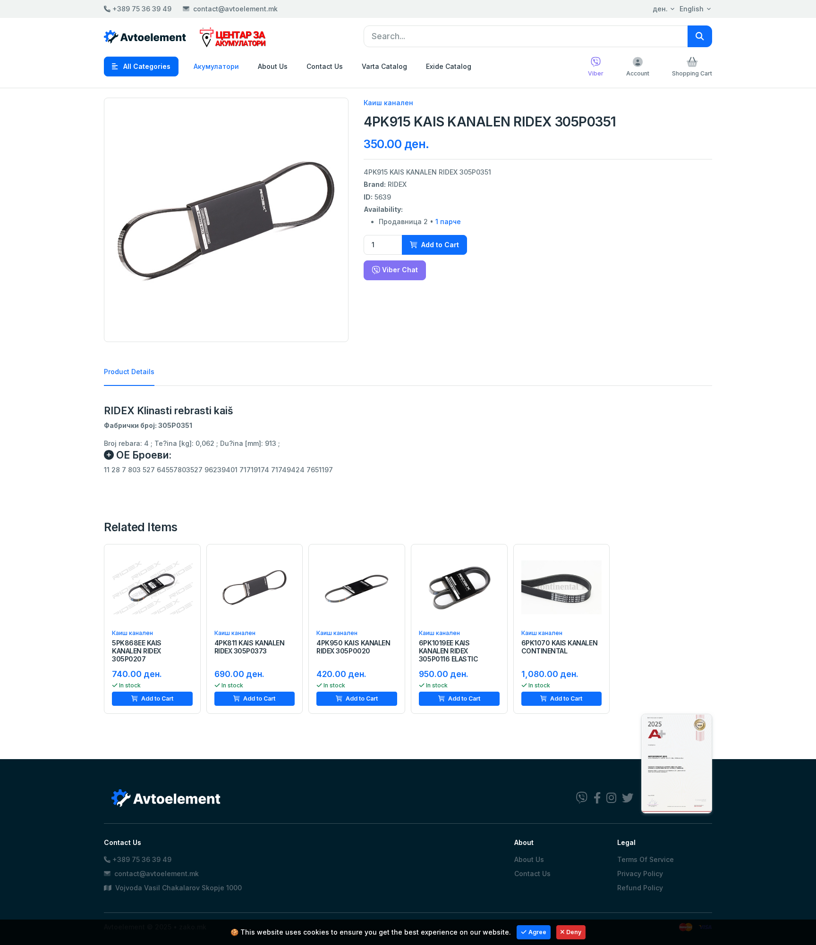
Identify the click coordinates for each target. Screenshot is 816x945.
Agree (537, 932)
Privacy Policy (640, 874)
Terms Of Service (645, 859)
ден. (660, 9)
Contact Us (324, 66)
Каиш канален (388, 103)
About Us (273, 66)
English (692, 9)
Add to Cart (439, 245)
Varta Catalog (384, 66)
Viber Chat (399, 270)
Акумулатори (216, 66)
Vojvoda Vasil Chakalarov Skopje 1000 (177, 888)
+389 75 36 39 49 (140, 9)
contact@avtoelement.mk (235, 9)
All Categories (145, 66)
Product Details (129, 372)
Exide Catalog (448, 66)
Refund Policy (640, 888)
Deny (573, 932)
